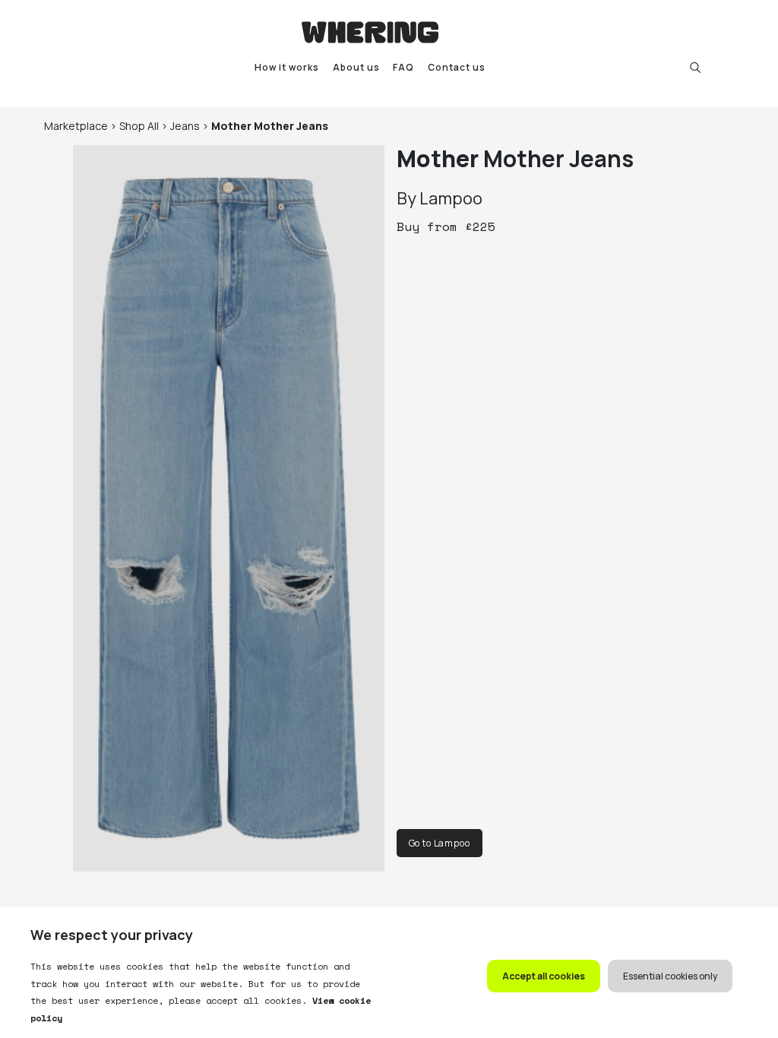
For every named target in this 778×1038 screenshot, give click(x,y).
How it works (287, 67)
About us (356, 67)
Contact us (456, 67)
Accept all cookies (543, 976)
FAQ (403, 67)
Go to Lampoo (439, 843)
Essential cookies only (670, 976)
